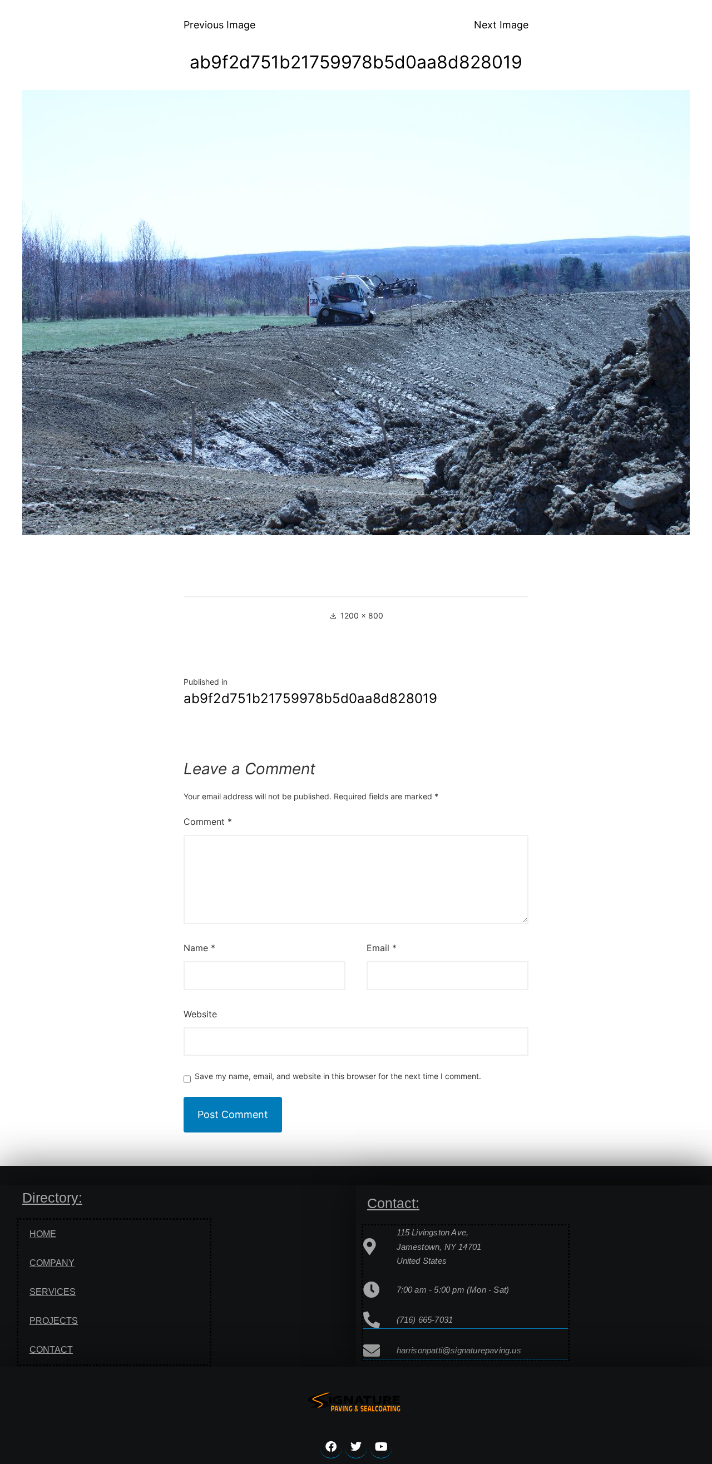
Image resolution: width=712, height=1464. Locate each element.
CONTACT (51, 1349)
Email (382, 947)
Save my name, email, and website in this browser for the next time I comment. (338, 1076)
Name (199, 947)
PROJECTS (53, 1320)
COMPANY (52, 1263)
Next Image (501, 25)
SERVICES (52, 1292)
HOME (42, 1234)
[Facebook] (331, 1447)
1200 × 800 (361, 615)
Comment (208, 821)
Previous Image (219, 25)
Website (200, 1014)
